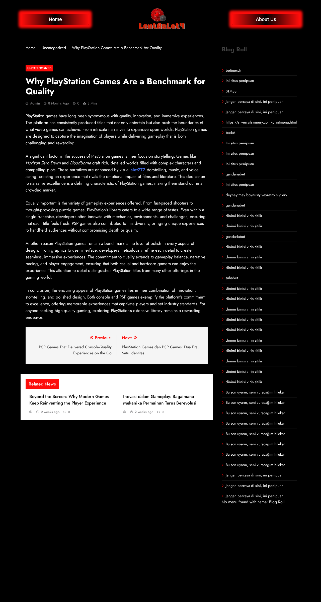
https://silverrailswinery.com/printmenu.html (261, 122)
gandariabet (235, 174)
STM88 (231, 91)
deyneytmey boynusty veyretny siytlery (256, 195)
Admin (35, 103)
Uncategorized (39, 68)
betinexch (233, 70)
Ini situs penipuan (240, 80)
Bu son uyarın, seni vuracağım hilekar (255, 392)
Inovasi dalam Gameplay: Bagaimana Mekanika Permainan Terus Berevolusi (159, 399)
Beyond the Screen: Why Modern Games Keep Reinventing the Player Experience (69, 399)
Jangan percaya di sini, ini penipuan (254, 101)
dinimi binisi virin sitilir (244, 216)
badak (230, 132)
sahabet (232, 278)
